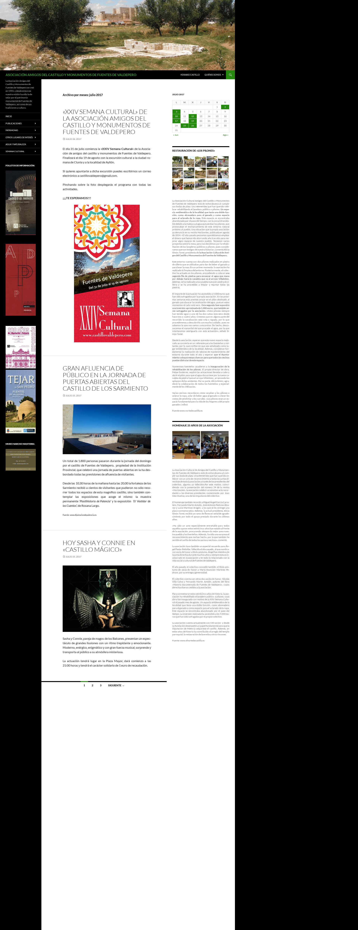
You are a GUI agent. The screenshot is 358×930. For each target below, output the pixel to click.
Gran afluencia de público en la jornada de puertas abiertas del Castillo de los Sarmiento (105, 378)
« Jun (175, 134)
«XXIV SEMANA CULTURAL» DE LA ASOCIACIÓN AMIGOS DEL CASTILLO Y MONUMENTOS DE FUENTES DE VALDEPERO (107, 122)
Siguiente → (116, 685)
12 (192, 116)
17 (176, 121)
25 (184, 125)
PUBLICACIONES (14, 123)
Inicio (9, 116)
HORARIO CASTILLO (190, 74)
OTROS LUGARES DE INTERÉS (19, 137)
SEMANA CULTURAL (15, 151)
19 (192, 121)
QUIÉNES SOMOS (213, 74)
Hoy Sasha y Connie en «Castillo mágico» (99, 546)
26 (192, 125)
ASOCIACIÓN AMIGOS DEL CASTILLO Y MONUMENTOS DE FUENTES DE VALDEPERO (71, 75)
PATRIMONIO (12, 130)
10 (176, 116)
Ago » (225, 134)
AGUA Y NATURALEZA (16, 144)
